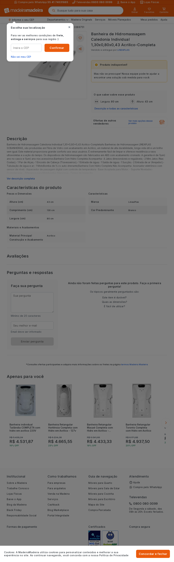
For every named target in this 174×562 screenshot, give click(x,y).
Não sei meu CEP (21, 56)
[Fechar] (69, 27)
